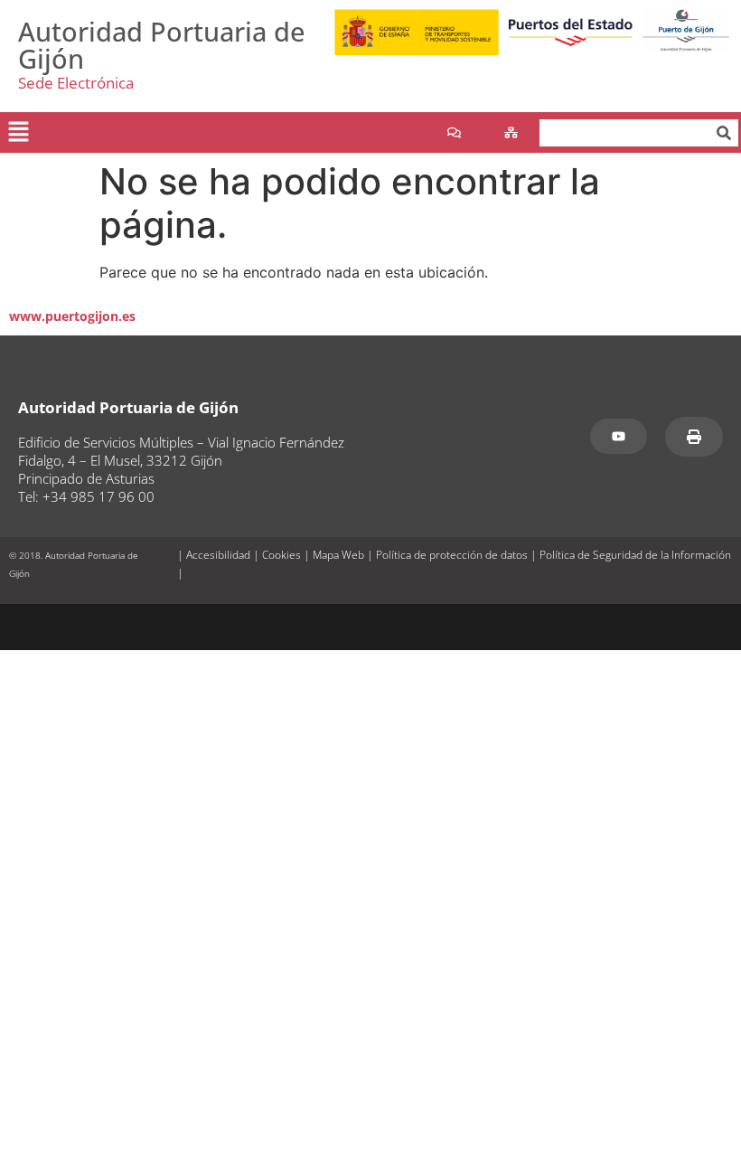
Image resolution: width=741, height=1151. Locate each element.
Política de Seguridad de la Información (635, 554)
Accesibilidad (218, 554)
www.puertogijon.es (72, 316)
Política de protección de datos (452, 554)
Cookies (281, 554)
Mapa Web (338, 554)
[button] (18, 132)
